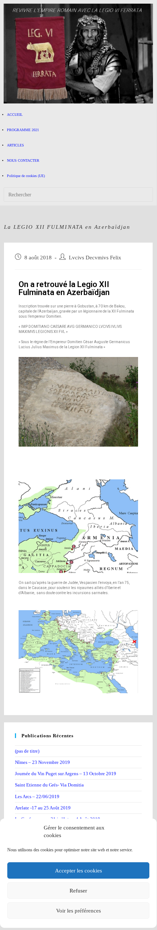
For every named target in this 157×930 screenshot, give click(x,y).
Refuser (78, 891)
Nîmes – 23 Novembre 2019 (42, 762)
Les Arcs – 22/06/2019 (37, 796)
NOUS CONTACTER (23, 160)
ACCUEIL (15, 115)
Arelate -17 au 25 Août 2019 (43, 808)
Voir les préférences (78, 911)
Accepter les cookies (78, 871)
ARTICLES (15, 145)
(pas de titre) (27, 751)
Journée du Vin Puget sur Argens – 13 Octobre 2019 (65, 773)
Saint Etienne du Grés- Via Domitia (49, 785)
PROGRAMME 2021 (23, 130)
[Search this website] (78, 194)
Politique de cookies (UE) (26, 176)
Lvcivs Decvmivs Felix (95, 257)
